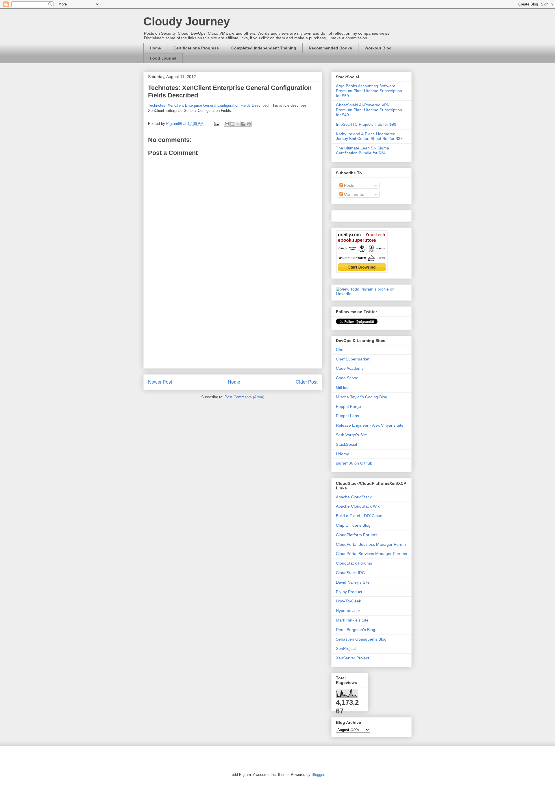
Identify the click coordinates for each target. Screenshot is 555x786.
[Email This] (227, 124)
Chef (340, 349)
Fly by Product (349, 591)
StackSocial (346, 444)
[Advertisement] (232, 328)
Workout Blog (378, 48)
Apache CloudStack (354, 497)
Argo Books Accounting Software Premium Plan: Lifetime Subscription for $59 (369, 91)
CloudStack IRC (350, 572)
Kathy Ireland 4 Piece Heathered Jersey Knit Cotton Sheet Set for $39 (369, 136)
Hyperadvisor (348, 610)
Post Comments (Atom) (244, 397)
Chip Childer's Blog (353, 525)
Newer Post (160, 382)
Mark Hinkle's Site (352, 620)
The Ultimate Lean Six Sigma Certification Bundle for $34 (362, 150)
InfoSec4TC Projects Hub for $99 (366, 124)
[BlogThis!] (232, 124)
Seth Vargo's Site (351, 434)
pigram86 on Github (354, 463)
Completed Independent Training (263, 48)
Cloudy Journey (186, 21)
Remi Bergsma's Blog (355, 629)
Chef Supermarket (352, 359)
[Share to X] (238, 124)
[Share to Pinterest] (249, 124)
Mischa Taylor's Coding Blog (361, 397)
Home (155, 48)
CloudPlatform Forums (356, 534)
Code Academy (350, 368)
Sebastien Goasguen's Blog (361, 639)
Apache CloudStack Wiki (358, 506)
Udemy (342, 454)
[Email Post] (216, 123)
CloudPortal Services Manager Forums (371, 553)
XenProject (346, 648)
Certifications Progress (196, 48)
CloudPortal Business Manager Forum (371, 544)
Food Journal (163, 58)
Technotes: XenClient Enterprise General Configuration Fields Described (208, 105)
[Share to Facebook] (243, 124)
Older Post (306, 382)
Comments (353, 194)
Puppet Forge (348, 406)
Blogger (318, 774)
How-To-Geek (348, 601)
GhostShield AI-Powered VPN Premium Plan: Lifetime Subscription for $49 (369, 110)
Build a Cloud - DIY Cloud (359, 515)
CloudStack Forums (354, 563)
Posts (348, 185)
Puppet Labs (347, 415)
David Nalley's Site (353, 582)
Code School (347, 378)
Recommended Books (330, 48)
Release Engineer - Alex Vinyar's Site (370, 425)
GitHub (342, 387)
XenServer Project (352, 658)
